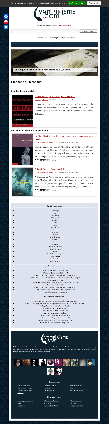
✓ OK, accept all (77, 3)
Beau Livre (55, 215)
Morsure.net (21, 403)
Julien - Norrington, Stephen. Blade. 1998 (55, 313)
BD (55, 213)
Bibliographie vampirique (25, 401)
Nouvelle (55, 244)
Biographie (55, 220)
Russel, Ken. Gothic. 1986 (55, 285)
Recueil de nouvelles (55, 246)
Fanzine (55, 230)
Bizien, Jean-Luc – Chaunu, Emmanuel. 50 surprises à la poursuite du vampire (55, 278)
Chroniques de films (50, 386)
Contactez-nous (71, 38)
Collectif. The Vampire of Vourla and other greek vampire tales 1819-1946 (55, 282)
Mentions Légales (57, 25)
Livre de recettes (55, 237)
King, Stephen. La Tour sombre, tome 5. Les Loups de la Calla (55, 290)
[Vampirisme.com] (54, 21)
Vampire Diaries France (51, 406)
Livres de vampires (40, 142)
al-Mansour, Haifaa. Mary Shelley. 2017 (55, 273)
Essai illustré (55, 227)
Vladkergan (45, 100)
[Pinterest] (6, 21)
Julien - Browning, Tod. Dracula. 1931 (55, 308)
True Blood (73, 403)
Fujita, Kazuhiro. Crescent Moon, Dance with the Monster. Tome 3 (55, 275)
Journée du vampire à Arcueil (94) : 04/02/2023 (55, 96)
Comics (55, 223)
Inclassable (55, 232)
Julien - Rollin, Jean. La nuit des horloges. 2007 (55, 322)
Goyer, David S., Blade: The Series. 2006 (55, 270)
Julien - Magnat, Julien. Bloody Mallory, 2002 (55, 315)
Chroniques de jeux (76, 386)
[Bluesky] (6, 27)
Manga (55, 242)
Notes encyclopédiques (25, 390)
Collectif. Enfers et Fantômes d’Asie (50, 169)
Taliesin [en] (48, 403)
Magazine (55, 239)
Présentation (40, 38)
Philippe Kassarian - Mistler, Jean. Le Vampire (55, 306)
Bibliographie (67, 25)
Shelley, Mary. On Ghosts (55, 280)
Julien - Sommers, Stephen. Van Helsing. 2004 (55, 318)
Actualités (37, 100)
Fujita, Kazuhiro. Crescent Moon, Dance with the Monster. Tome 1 (55, 287)
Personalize (94, 3)
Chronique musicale (76, 390)
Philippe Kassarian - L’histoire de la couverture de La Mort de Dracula (55, 301)
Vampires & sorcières (76, 406)
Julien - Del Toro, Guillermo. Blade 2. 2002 (55, 311)
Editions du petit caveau (51, 401)
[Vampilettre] (53, 38)
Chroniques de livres (24, 386)
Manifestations (48, 388)
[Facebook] (6, 16)
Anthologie (55, 211)
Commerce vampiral (50, 390)
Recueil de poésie (55, 249)
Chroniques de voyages (25, 388)
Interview (73, 388)
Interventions (61, 38)
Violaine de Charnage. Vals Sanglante (55, 292)
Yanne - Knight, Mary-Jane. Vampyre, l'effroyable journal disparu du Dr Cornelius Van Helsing (55, 303)
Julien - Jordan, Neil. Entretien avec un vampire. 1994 (55, 320)
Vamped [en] (22, 406)
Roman (55, 251)
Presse (46, 38)
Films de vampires (76, 401)
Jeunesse (55, 234)
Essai (55, 225)
